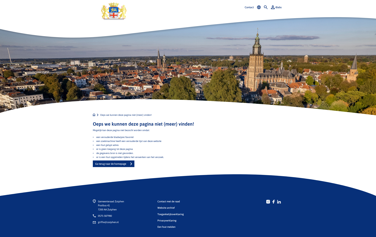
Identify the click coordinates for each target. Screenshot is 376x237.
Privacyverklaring (166, 220)
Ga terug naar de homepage (110, 163)
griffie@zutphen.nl (108, 222)
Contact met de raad (168, 201)
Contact (249, 7)
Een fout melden (166, 226)
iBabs (278, 7)
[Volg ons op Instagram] (268, 201)
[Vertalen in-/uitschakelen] (258, 7)
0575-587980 (105, 215)
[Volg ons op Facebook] (273, 201)
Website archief (166, 207)
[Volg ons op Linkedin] (279, 201)
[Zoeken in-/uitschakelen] (265, 7)
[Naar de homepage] (94, 114)
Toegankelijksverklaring (170, 214)
